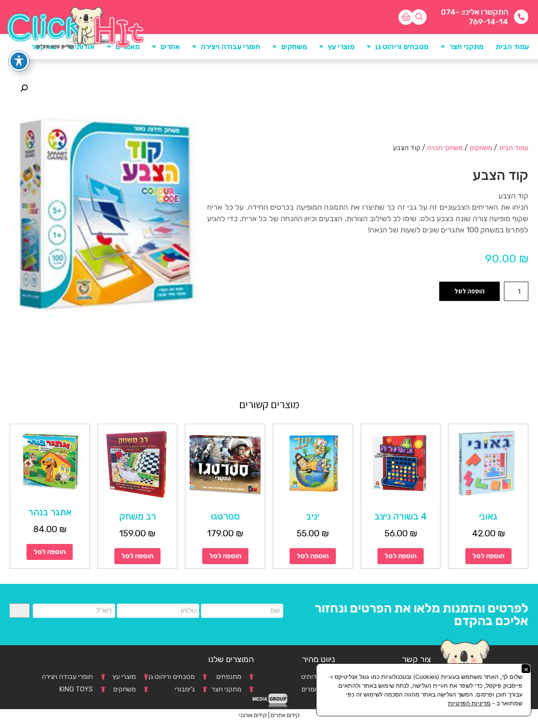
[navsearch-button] (419, 17)
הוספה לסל (469, 291)
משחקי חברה (445, 148)
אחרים (170, 46)
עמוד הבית (512, 46)
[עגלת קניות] (406, 17)
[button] (24, 88)
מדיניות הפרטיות (469, 703)
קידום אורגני (253, 715)
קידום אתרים (285, 715)
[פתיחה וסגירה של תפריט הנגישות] (19, 61)
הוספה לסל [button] (488, 556)
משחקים (480, 148)
